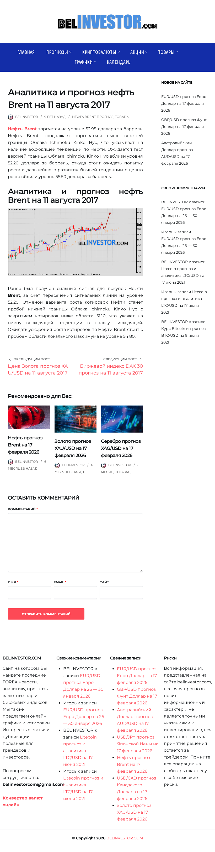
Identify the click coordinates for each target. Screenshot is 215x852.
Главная (26, 52)
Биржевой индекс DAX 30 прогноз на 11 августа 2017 (111, 369)
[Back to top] (210, 846)
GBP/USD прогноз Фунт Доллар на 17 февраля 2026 (184, 126)
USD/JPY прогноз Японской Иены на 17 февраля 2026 (137, 744)
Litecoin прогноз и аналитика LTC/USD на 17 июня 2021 (182, 275)
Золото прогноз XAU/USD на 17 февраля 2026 (73, 448)
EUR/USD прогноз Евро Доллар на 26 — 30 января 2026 (183, 215)
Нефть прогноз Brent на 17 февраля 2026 (25, 445)
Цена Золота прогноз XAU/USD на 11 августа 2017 (38, 369)
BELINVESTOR (26, 117)
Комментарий (23, 509)
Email (60, 582)
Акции (137, 52)
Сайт (104, 582)
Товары (166, 52)
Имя (13, 582)
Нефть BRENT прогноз (92, 117)
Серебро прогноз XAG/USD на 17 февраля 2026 (121, 448)
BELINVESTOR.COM (124, 838)
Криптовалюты (99, 52)
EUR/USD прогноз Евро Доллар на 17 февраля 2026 (183, 103)
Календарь (118, 62)
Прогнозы (57, 52)
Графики (83, 62)
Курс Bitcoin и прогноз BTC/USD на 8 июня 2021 (183, 335)
